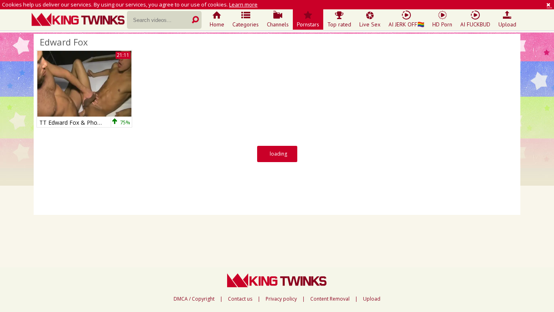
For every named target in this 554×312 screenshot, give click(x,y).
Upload (507, 24)
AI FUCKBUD (475, 24)
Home (217, 24)
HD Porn (442, 24)
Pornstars (308, 24)
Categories (245, 24)
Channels (278, 24)
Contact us (240, 299)
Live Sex (369, 24)
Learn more (243, 4)
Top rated (339, 24)
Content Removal (330, 299)
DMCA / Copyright (194, 299)
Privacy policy (281, 299)
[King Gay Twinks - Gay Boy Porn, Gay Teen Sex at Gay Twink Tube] (79, 20)
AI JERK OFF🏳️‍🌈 (406, 24)
